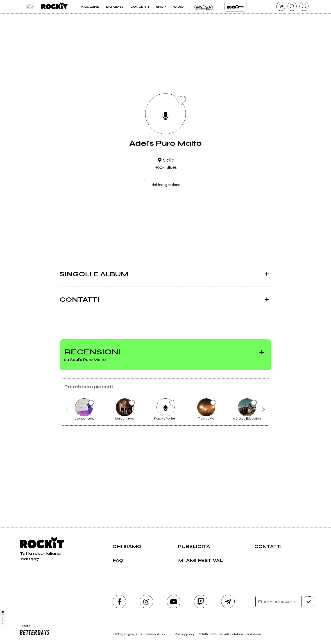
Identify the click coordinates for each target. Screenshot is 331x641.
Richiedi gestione (165, 184)
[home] (54, 7)
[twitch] (200, 601)
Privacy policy (185, 634)
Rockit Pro (235, 6)
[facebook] (119, 601)
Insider (204, 6)
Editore (23, 627)
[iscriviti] (309, 601)
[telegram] (228, 601)
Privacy (3, 619)
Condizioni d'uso (153, 634)
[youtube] (173, 601)
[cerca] (292, 6)
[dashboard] (303, 6)
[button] (67, 410)
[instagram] (146, 601)
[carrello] (280, 6)
